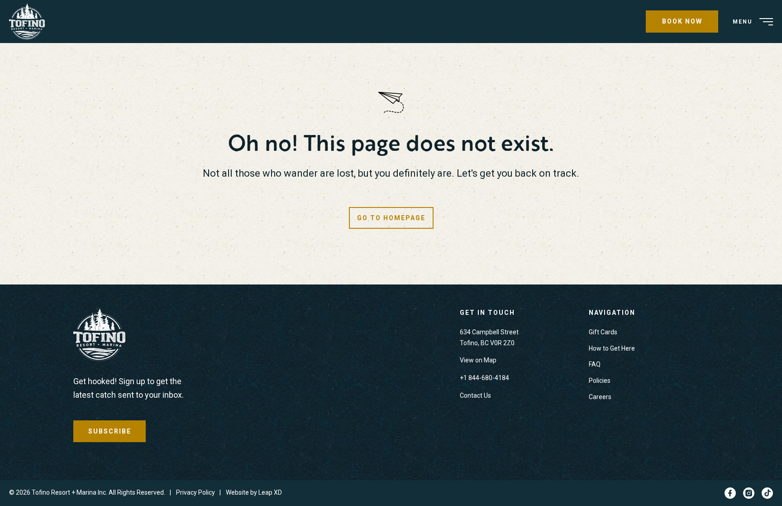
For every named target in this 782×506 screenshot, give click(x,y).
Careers (600, 396)
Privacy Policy (195, 492)
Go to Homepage (391, 218)
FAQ (595, 364)
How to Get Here (612, 348)
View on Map (478, 360)
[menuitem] (30, 21)
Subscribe (109, 431)
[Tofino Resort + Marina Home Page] (99, 337)
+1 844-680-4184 (484, 377)
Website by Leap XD (254, 492)
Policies (599, 380)
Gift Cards (603, 332)
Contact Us (475, 395)
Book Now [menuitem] (682, 21)
